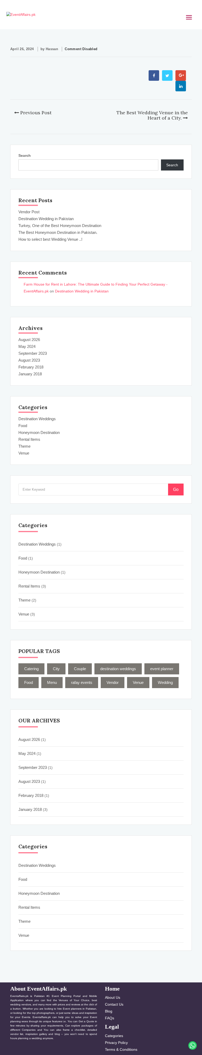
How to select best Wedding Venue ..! (50, 239)
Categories (114, 1036)
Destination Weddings (37, 419)
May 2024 (27, 346)
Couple (80, 668)
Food (22, 425)
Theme (24, 446)
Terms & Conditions (121, 1049)
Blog (108, 1011)
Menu (52, 682)
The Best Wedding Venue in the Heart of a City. (152, 115)
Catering (31, 668)
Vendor (113, 682)
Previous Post (35, 113)
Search (24, 155)
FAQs (109, 1018)
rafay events (81, 682)
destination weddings (118, 668)
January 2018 (30, 374)
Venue (23, 453)
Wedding (165, 682)
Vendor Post (28, 212)
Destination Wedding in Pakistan (46, 218)
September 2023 (32, 353)
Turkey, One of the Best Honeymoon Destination (59, 225)
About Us (112, 997)
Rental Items (29, 439)
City (56, 668)
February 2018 (30, 367)
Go (176, 489)
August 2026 (29, 339)
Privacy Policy (116, 1042)
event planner (161, 668)
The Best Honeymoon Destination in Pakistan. (57, 232)
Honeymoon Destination (39, 432)
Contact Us (114, 1004)
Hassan (52, 49)
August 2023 (29, 360)
